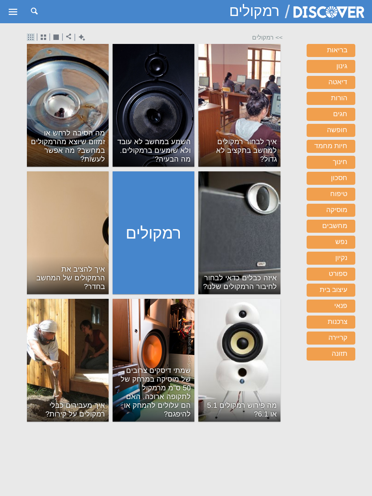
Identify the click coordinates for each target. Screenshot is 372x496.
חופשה (337, 130)
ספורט (338, 273)
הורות (339, 98)
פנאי (340, 305)
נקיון (341, 257)
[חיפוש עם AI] (80, 37)
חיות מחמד (330, 146)
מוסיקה (336, 210)
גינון (341, 66)
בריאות (337, 50)
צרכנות (337, 321)
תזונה (339, 353)
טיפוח (338, 194)
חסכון (339, 178)
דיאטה (337, 82)
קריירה (337, 337)
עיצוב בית (333, 289)
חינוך (340, 162)
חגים (340, 114)
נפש (341, 241)
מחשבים (334, 225)
